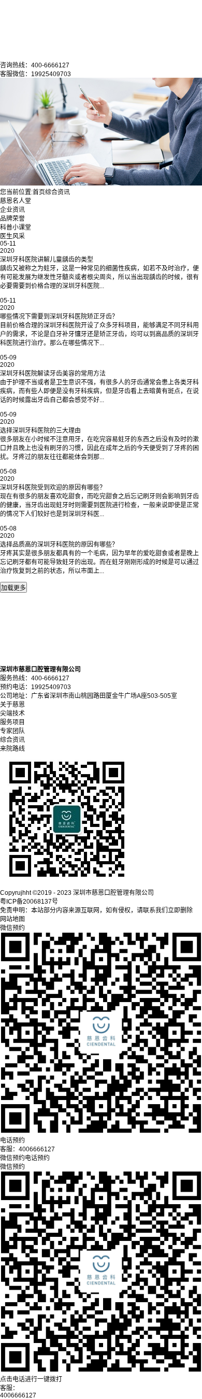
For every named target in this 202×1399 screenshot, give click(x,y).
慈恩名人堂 (15, 201)
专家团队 (12, 731)
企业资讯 (12, 209)
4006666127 (18, 1395)
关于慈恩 (12, 704)
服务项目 (12, 722)
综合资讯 (57, 192)
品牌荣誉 (12, 218)
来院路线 (12, 748)
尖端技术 (12, 713)
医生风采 (12, 236)
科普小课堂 (15, 227)
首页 (39, 192)
